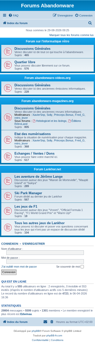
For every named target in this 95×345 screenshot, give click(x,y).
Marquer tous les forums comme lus (71, 35)
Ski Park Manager (28, 193)
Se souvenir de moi (68, 266)
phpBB (36, 331)
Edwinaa (26, 314)
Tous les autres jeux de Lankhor (39, 223)
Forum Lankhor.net (47, 169)
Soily (49, 114)
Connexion (9, 243)
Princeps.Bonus (63, 114)
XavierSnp (38, 114)
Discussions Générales (32, 49)
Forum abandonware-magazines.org (47, 101)
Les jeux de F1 (25, 206)
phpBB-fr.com (54, 335)
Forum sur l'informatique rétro (47, 41)
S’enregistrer (33, 243)
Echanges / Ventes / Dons (34, 153)
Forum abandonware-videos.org (47, 78)
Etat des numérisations (32, 134)
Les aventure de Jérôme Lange (38, 176)
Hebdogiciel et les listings (51, 120)
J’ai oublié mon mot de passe (19, 266)
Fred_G (80, 114)
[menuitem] (13, 15)
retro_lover (21, 117)
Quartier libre (24, 62)
